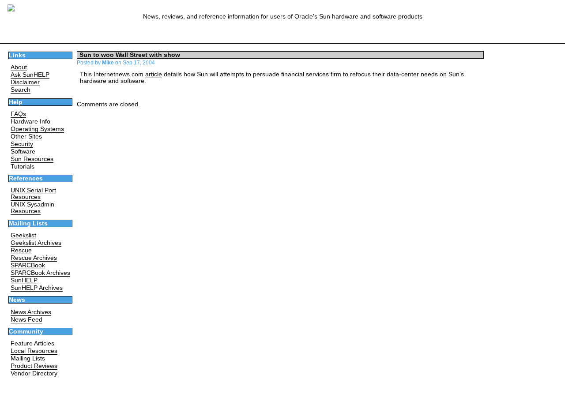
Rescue (21, 250)
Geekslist (23, 235)
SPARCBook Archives (40, 273)
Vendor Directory (34, 373)
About (19, 67)
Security (22, 144)
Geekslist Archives (36, 243)
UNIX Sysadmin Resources (32, 207)
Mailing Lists (28, 358)
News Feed (26, 319)
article (153, 74)
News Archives (31, 312)
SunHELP (24, 280)
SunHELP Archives (37, 288)
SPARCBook (28, 265)
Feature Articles (32, 343)
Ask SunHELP (30, 74)
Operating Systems (37, 129)
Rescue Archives (34, 258)
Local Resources (34, 351)
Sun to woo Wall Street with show (129, 55)
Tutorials (22, 166)
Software (23, 151)
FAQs (18, 114)
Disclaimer (25, 82)
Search (20, 89)
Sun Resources (32, 159)
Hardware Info (30, 121)
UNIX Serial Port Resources (33, 193)
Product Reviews (34, 366)
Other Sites (26, 136)
